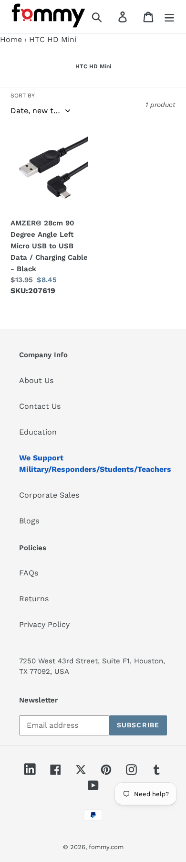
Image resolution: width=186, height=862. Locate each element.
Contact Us (40, 406)
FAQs (28, 572)
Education (38, 431)
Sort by (22, 95)
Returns (34, 598)
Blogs (29, 520)
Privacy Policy (44, 624)
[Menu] (169, 17)
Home (11, 39)
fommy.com (106, 847)
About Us (36, 380)
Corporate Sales (49, 495)
